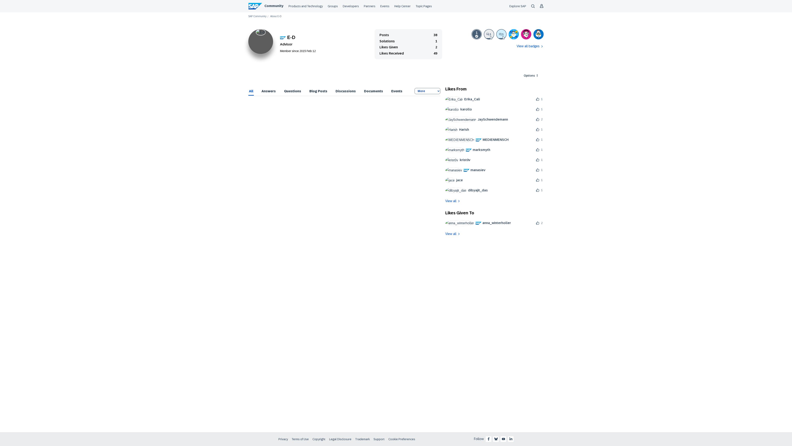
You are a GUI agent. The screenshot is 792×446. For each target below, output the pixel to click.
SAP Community (257, 16)
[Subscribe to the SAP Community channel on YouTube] (503, 439)
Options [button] (529, 75)
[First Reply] (501, 34)
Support (379, 439)
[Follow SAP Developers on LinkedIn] (511, 439)
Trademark (362, 439)
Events (384, 6)
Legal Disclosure (340, 439)
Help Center (402, 6)
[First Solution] (476, 34)
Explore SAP (517, 6)
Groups (333, 6)
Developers (351, 6)
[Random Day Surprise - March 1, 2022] (538, 34)
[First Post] (489, 34)
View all (450, 201)
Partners (369, 6)
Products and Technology (306, 6)
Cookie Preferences (401, 439)
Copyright (318, 439)
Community (273, 6)
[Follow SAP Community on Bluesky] (496, 439)
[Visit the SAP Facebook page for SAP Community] (488, 439)
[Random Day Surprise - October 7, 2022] (514, 34)
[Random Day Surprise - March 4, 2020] (526, 34)
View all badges (528, 46)
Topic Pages (424, 6)
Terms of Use (300, 439)
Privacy (283, 439)
